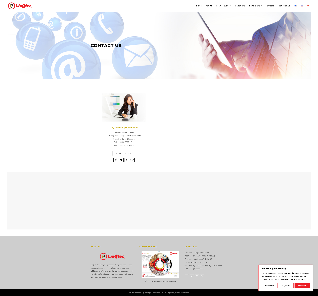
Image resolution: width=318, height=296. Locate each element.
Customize (269, 285)
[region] (285, 278)
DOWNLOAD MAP (124, 153)
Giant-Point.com (182, 292)
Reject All (286, 285)
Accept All (302, 285)
